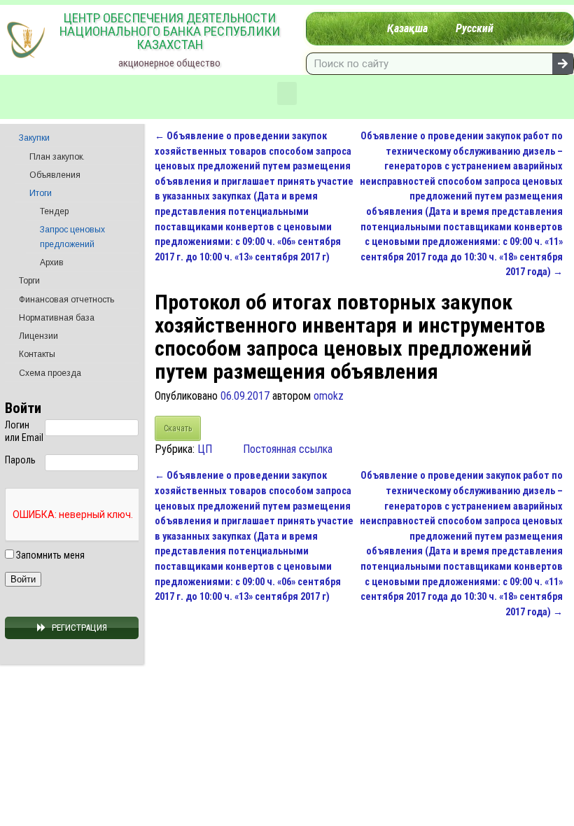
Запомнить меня (49, 555)
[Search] (562, 63)
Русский (474, 28)
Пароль (20, 459)
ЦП (204, 449)
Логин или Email (24, 431)
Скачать (178, 428)
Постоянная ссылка (287, 449)
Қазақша (407, 28)
